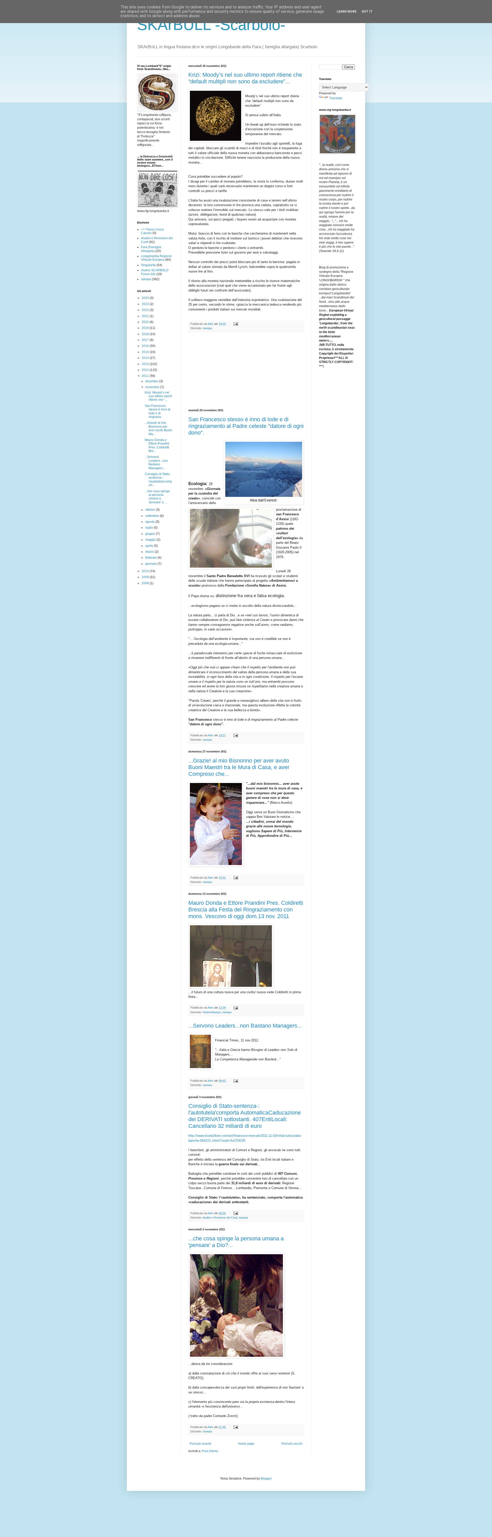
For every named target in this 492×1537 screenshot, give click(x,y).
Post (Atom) (210, 1451)
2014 (146, 358)
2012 (146, 370)
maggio (151, 539)
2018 (146, 334)
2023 (146, 304)
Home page (246, 1443)
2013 (146, 364)
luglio (149, 527)
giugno (150, 534)
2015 (146, 352)
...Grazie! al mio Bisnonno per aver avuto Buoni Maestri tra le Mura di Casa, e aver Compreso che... (238, 767)
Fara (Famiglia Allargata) (151, 249)
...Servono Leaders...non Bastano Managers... (245, 1025)
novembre (152, 387)
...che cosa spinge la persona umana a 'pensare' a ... (157, 496)
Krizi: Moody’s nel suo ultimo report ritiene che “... (158, 396)
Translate (335, 98)
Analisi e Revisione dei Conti (219, 1217)
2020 (146, 322)
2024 (146, 298)
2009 (146, 577)
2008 (146, 583)
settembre (152, 516)
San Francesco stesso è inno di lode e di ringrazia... (157, 411)
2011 (146, 376)
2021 (146, 316)
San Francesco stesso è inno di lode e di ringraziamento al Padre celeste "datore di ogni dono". (246, 426)
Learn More (346, 11)
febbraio (151, 557)
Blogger (266, 1478)
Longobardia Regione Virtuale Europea (156, 258)
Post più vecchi (291, 1443)
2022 (146, 310)
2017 (146, 340)
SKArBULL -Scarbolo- (211, 24)
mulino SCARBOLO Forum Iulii (154, 272)
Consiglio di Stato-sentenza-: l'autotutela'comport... (158, 479)
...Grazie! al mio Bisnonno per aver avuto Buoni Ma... (158, 428)
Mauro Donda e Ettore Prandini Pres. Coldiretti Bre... (157, 445)
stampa (207, 328)
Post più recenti (200, 1443)
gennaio (151, 564)
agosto (150, 522)
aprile (149, 546)
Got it (367, 11)
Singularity (148, 265)
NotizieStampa (212, 1012)
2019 (146, 328)
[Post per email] (235, 323)
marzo (150, 552)
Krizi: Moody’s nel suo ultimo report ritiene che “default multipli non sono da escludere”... (245, 78)
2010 (146, 571)
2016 (146, 346)
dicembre (152, 381)
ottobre (150, 509)
